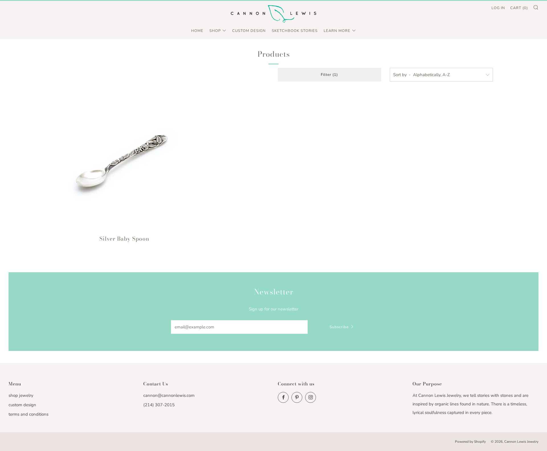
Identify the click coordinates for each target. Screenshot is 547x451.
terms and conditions (28, 414)
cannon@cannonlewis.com (169, 395)
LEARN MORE (337, 30)
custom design (22, 405)
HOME (197, 30)
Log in (498, 8)
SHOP (215, 30)
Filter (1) (329, 74)
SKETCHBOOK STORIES (295, 30)
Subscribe (339, 327)
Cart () (519, 8)
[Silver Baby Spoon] (124, 160)
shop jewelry (21, 395)
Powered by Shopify (470, 441)
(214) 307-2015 (159, 405)
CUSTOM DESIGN (249, 30)
